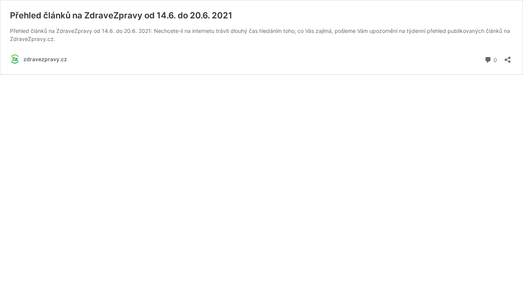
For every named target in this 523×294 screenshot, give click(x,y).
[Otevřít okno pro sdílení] (507, 57)
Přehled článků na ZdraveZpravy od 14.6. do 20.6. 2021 (121, 15)
